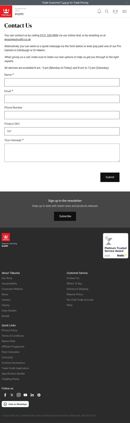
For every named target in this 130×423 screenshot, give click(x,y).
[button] (99, 11)
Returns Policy (75, 294)
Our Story (7, 278)
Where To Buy (74, 283)
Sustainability (9, 283)
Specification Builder (13, 373)
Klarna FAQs (8, 341)
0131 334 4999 (49, 35)
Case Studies (9, 310)
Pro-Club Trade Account (80, 299)
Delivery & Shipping (77, 289)
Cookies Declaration (13, 362)
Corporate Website (12, 289)
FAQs (70, 305)
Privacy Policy (9, 330)
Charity (6, 305)
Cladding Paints (10, 379)
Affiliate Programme (13, 346)
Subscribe (65, 216)
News (5, 294)
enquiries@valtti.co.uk (17, 39)
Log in (65, 2)
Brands (5, 316)
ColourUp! (7, 357)
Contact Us (73, 278)
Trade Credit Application (15, 368)
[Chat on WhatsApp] (15, 406)
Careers (6, 299)
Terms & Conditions (13, 335)
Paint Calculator (11, 352)
